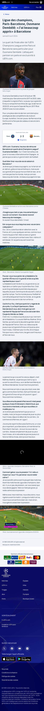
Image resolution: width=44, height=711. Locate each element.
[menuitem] (16, 7)
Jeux (3, 594)
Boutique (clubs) (28, 599)
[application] (22, 192)
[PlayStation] (14, 557)
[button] (38, 7)
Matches (5, 581)
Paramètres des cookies (10, 680)
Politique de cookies (8, 676)
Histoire (25, 590)
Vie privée (5, 669)
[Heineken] (7, 557)
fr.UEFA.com (6, 620)
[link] (14, 7)
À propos (26, 594)
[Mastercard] (36, 557)
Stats (4, 599)
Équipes (25, 581)
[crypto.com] (10, 562)
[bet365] (18, 562)
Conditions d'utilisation (9, 673)
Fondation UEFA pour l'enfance (9, 625)
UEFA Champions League (5, 7)
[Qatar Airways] (33, 562)
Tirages (4, 590)
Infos (24, 585)
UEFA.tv (4, 585)
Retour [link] (7, 14)
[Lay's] (22, 557)
